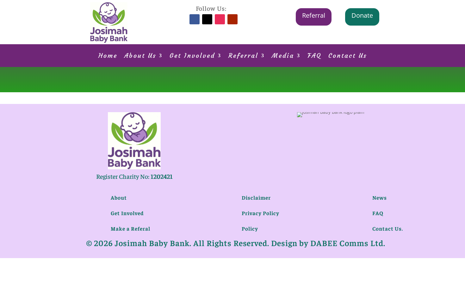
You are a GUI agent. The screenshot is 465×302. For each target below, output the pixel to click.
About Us (140, 56)
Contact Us (347, 56)
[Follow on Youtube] (232, 19)
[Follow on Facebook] (194, 19)
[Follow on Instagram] (220, 19)
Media (283, 56)
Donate (362, 15)
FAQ (314, 56)
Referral (313, 15)
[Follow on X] (207, 19)
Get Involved (192, 56)
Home (107, 56)
